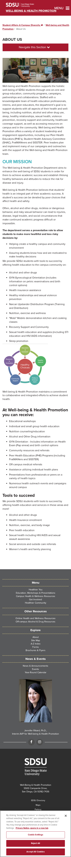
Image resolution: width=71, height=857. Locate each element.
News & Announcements (35, 665)
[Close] (65, 815)
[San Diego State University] (35, 767)
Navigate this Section (33, 47)
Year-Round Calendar (35, 672)
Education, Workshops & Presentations (35, 593)
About (36, 637)
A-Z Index (35, 643)
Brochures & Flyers (35, 650)
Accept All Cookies (35, 851)
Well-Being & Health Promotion (31, 11)
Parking (38, 809)
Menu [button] (56, 8)
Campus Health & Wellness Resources (35, 596)
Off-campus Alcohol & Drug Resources (35, 621)
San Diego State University (24, 5)
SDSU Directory (38, 800)
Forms (35, 647)
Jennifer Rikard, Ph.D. (35, 730)
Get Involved (35, 599)
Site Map (35, 640)
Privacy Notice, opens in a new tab (32, 828)
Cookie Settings (35, 834)
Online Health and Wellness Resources (35, 618)
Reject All (35, 843)
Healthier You (35, 589)
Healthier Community (35, 602)
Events (35, 669)
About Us (12, 39)
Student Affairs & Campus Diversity (22, 25)
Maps (38, 805)
